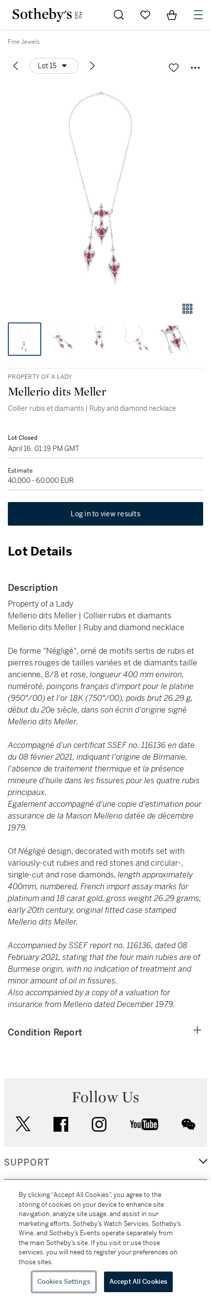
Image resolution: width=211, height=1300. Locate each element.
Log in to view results (105, 513)
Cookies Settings (63, 1281)
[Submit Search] (119, 15)
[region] (105, 1240)
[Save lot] (174, 68)
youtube (144, 1124)
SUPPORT (27, 1162)
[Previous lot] (16, 66)
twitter (23, 1124)
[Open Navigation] (198, 14)
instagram (99, 1124)
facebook (60, 1124)
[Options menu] (195, 68)
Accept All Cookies (138, 1281)
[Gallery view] (187, 308)
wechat (188, 1124)
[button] (105, 188)
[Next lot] (92, 66)
